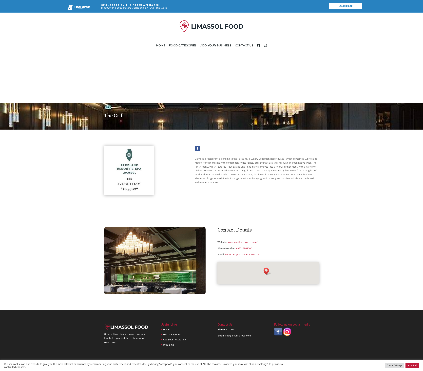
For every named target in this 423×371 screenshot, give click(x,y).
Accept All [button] (412, 365)
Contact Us (244, 45)
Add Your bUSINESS (215, 45)
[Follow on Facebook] (197, 148)
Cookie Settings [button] (394, 365)
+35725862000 (244, 248)
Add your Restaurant (174, 339)
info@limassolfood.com (238, 335)
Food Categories (183, 45)
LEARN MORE (345, 6)
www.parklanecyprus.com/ (242, 242)
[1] (155, 293)
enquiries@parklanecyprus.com (242, 254)
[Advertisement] (211, 78)
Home (160, 45)
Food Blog (168, 344)
